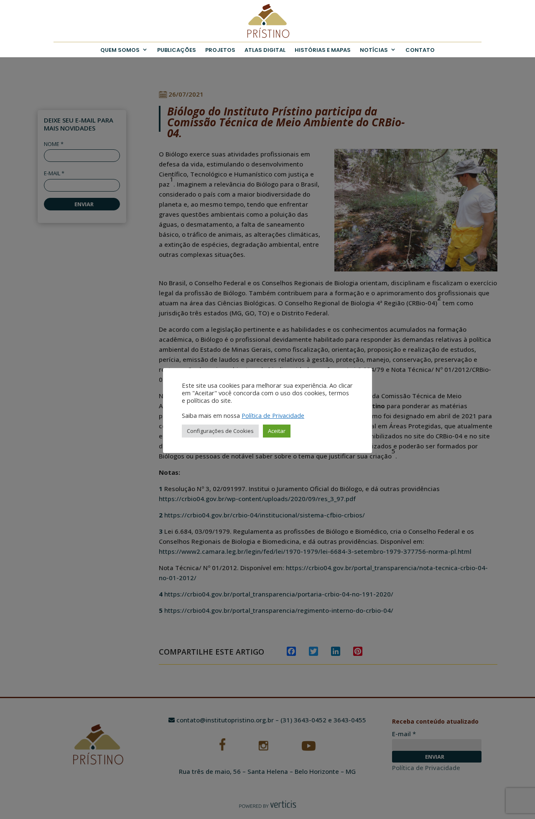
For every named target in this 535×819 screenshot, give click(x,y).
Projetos (220, 50)
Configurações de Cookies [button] (220, 431)
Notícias (374, 50)
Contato (420, 50)
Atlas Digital (265, 50)
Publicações (176, 50)
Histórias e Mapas (323, 50)
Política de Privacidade (273, 415)
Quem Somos (120, 50)
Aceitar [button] (276, 431)
